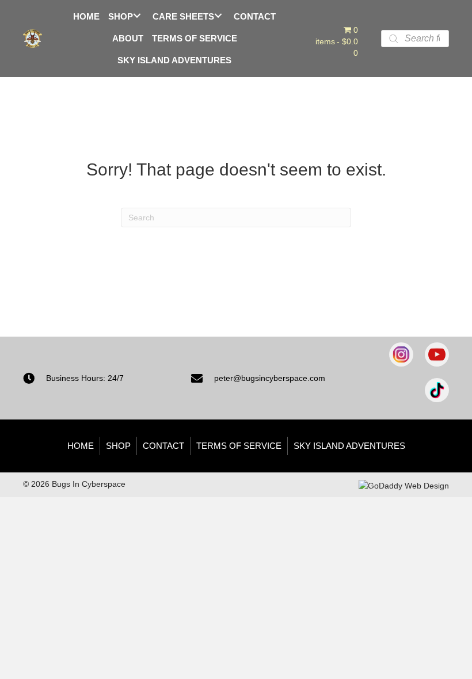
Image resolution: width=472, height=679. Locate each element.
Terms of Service (238, 446)
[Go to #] (437, 390)
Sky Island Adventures (349, 446)
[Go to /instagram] (401, 354)
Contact (163, 446)
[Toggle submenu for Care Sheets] (217, 15)
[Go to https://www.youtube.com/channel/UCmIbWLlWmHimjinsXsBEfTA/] (437, 354)
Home (80, 446)
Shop (118, 446)
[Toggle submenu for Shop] (136, 15)
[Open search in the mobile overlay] (415, 38)
